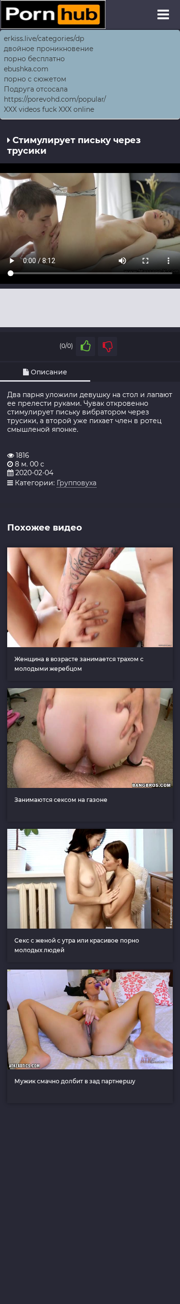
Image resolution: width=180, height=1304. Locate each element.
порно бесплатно (34, 58)
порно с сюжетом (35, 79)
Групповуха (76, 483)
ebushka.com (26, 69)
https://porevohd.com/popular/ (55, 99)
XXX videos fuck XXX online (49, 109)
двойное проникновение (49, 48)
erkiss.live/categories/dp (44, 38)
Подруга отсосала (36, 89)
